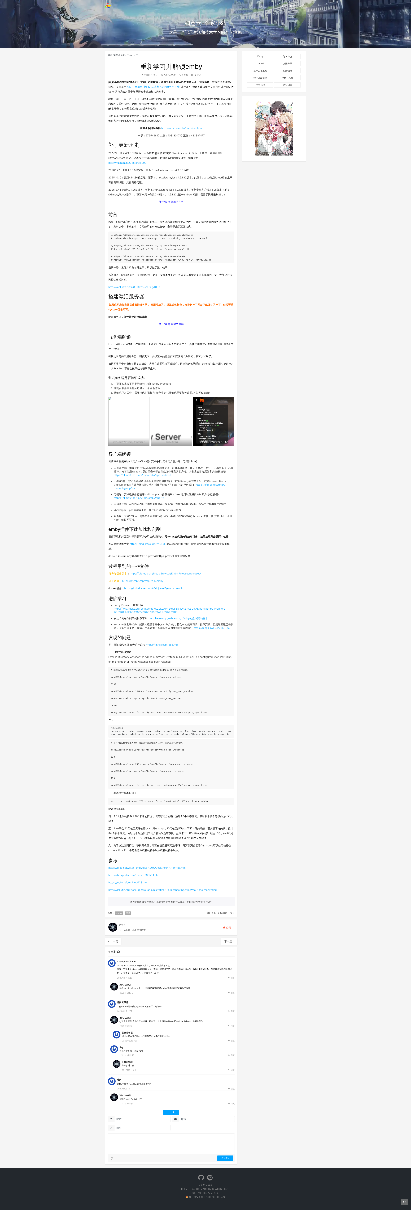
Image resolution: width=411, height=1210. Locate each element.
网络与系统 (119, 55)
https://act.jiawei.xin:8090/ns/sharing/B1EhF (134, 287)
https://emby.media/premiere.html (181, 128)
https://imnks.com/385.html (162, 644)
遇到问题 (287, 85)
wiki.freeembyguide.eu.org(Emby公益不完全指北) (179, 618)
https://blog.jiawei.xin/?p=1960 (212, 627)
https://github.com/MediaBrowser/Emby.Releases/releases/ (165, 573)
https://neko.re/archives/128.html (128, 882)
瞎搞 (128, 913)
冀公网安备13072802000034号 (207, 1197)
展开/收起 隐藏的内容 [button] (171, 201)
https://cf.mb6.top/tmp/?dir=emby (142, 580)
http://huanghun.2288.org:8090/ (127, 162)
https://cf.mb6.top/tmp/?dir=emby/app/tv (139, 497)
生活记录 (287, 70)
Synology (287, 56)
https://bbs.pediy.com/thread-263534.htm (133, 875)
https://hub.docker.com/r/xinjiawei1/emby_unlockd (154, 588)
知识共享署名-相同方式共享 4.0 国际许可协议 (153, 86)
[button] (227, 927)
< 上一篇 (113, 941)
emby (119, 913)
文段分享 (287, 63)
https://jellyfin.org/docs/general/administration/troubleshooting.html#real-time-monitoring (162, 889)
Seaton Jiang (221, 1189)
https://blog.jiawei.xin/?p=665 (148, 543)
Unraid (260, 63)
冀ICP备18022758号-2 (205, 1193)
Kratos (195, 1189)
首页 (283, 5)
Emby (129, 55)
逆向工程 (260, 85)
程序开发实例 (260, 77)
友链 (292, 5)
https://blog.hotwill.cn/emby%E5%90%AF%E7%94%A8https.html (147, 867)
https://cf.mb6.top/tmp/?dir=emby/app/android (142, 475)
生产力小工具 (260, 70)
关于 (301, 5)
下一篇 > (229, 941)
